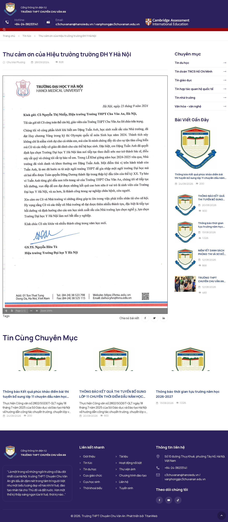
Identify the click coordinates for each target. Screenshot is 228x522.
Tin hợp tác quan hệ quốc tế (194, 89)
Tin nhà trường (185, 98)
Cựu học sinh (91, 482)
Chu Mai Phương (16, 62)
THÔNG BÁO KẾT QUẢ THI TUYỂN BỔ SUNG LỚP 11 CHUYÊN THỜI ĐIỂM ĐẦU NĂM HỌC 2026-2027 (112, 396)
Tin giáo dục (183, 80)
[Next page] (12, 311)
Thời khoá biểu (92, 488)
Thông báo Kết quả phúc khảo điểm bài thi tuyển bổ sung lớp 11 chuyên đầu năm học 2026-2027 (200, 178)
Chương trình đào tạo (133, 475)
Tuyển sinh (126, 488)
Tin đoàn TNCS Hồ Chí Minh (193, 71)
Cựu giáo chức (92, 475)
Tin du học (182, 63)
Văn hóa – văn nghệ (188, 106)
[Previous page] (6, 311)
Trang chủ (9, 36)
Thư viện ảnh (127, 469)
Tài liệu (123, 456)
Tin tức (26, 36)
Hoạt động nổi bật (130, 463)
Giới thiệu (89, 456)
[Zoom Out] (31, 311)
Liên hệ (123, 482)
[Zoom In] (37, 311)
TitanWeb (151, 516)
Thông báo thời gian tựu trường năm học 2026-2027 (210, 226)
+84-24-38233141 (176, 468)
